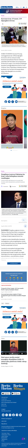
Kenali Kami (4, 399)
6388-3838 (3, 421)
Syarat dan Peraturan (6, 400)
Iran (2, 303)
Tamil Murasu (4, 439)
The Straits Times (5, 433)
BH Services (4, 405)
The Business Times (6, 434)
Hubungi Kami (4, 397)
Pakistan (7, 303)
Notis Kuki (3, 404)
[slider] (14, 351)
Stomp (2, 440)
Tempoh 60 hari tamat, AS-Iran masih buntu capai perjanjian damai (12, 289)
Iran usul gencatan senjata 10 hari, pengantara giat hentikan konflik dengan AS (13, 296)
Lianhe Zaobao (4, 436)
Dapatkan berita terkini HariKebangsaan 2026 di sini (16, 11)
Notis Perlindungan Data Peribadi (8, 402)
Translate (13, 186)
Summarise (5, 186)
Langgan (3, 409)
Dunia (2, 15)
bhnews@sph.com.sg (9, 427)
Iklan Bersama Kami (6, 410)
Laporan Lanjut (14, 263)
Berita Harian (4, 437)
